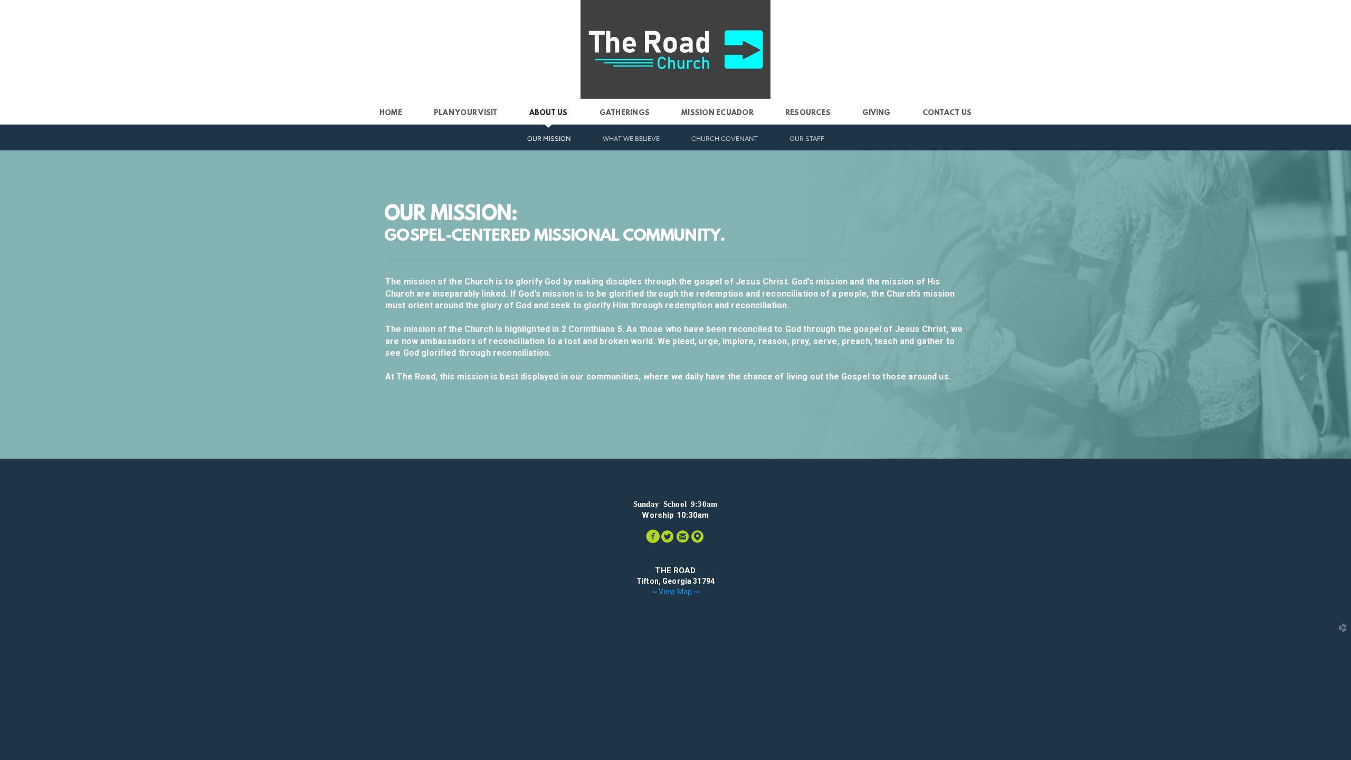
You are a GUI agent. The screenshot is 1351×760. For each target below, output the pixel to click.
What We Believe (631, 138)
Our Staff (806, 138)
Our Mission (549, 138)
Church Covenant (724, 138)
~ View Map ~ (675, 591)
